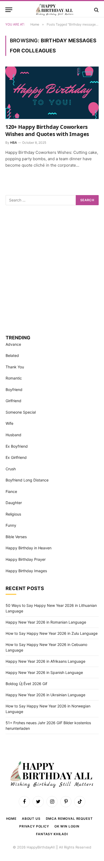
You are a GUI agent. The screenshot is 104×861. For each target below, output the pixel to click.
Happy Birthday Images (26, 570)
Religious (13, 514)
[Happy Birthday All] (54, 9)
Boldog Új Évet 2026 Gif (26, 683)
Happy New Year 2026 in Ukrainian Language (45, 695)
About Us (31, 819)
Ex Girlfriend (16, 457)
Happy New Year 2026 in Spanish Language (44, 672)
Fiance (11, 491)
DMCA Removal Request (69, 819)
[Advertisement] (52, 269)
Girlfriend (13, 400)
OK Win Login (66, 826)
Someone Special (21, 412)
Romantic (14, 378)
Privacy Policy (34, 826)
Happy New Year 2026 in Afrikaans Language (45, 661)
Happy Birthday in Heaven (28, 548)
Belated (12, 355)
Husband (13, 434)
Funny (11, 525)
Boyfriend (14, 389)
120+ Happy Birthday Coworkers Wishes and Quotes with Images (47, 130)
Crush (11, 469)
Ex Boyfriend (17, 446)
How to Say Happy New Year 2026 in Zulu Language (52, 633)
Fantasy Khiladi (52, 834)
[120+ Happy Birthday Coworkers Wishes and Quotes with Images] (52, 93)
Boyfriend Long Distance (27, 480)
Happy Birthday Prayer (26, 559)
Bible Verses (16, 536)
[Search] (96, 10)
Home (11, 819)
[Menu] (8, 10)
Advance (13, 344)
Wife (9, 423)
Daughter (14, 502)
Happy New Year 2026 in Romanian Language (46, 622)
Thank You (15, 367)
